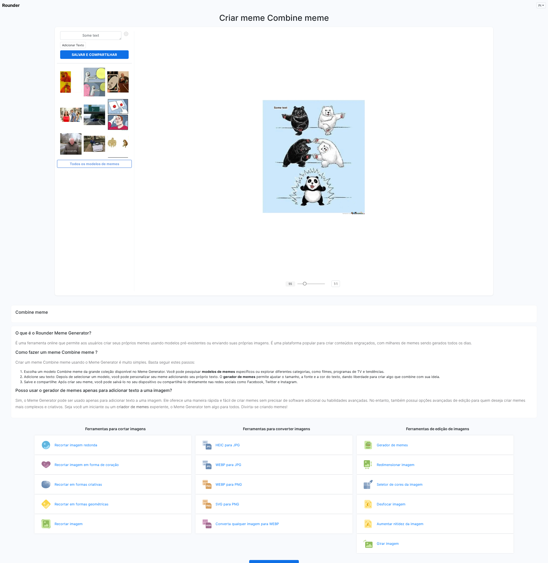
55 (290, 283)
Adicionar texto (73, 45)
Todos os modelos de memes (94, 164)
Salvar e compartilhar (94, 54)
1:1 (336, 284)
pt (539, 5)
